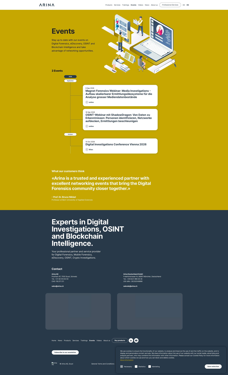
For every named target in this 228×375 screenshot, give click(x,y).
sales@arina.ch (58, 286)
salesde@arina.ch (130, 286)
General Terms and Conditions (102, 364)
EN (188, 5)
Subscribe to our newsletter (65, 352)
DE (184, 5)
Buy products (120, 340)
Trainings (125, 5)
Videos (140, 5)
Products (108, 5)
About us (154, 5)
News (147, 5)
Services (117, 5)
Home (54, 340)
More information (126, 360)
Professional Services (170, 5)
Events (133, 5)
